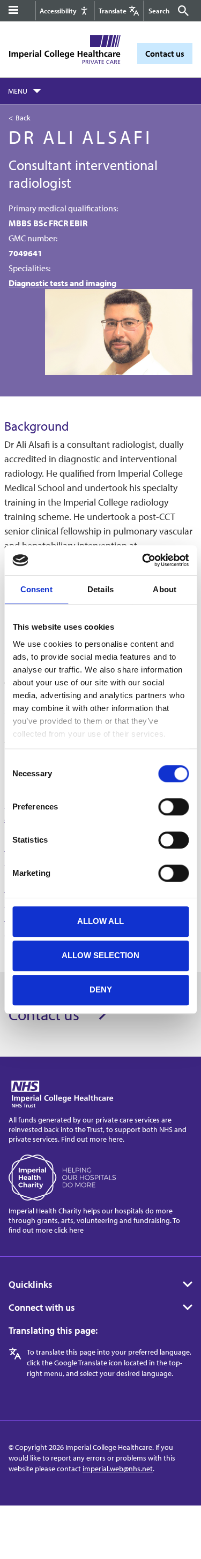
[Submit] (181, 10)
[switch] (173, 806)
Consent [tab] (36, 589)
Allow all (100, 921)
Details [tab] (100, 589)
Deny (101, 989)
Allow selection (100, 955)
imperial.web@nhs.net (118, 1468)
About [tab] (164, 589)
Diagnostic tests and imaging (62, 283)
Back (23, 118)
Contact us (164, 53)
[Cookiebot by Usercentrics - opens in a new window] (143, 560)
